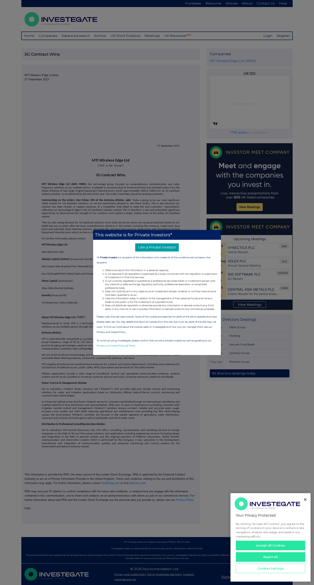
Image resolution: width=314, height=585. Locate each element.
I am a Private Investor (157, 247)
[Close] (305, 499)
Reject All (270, 557)
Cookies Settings (271, 568)
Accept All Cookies (270, 545)
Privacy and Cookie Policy (111, 345)
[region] (270, 537)
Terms (131, 345)
